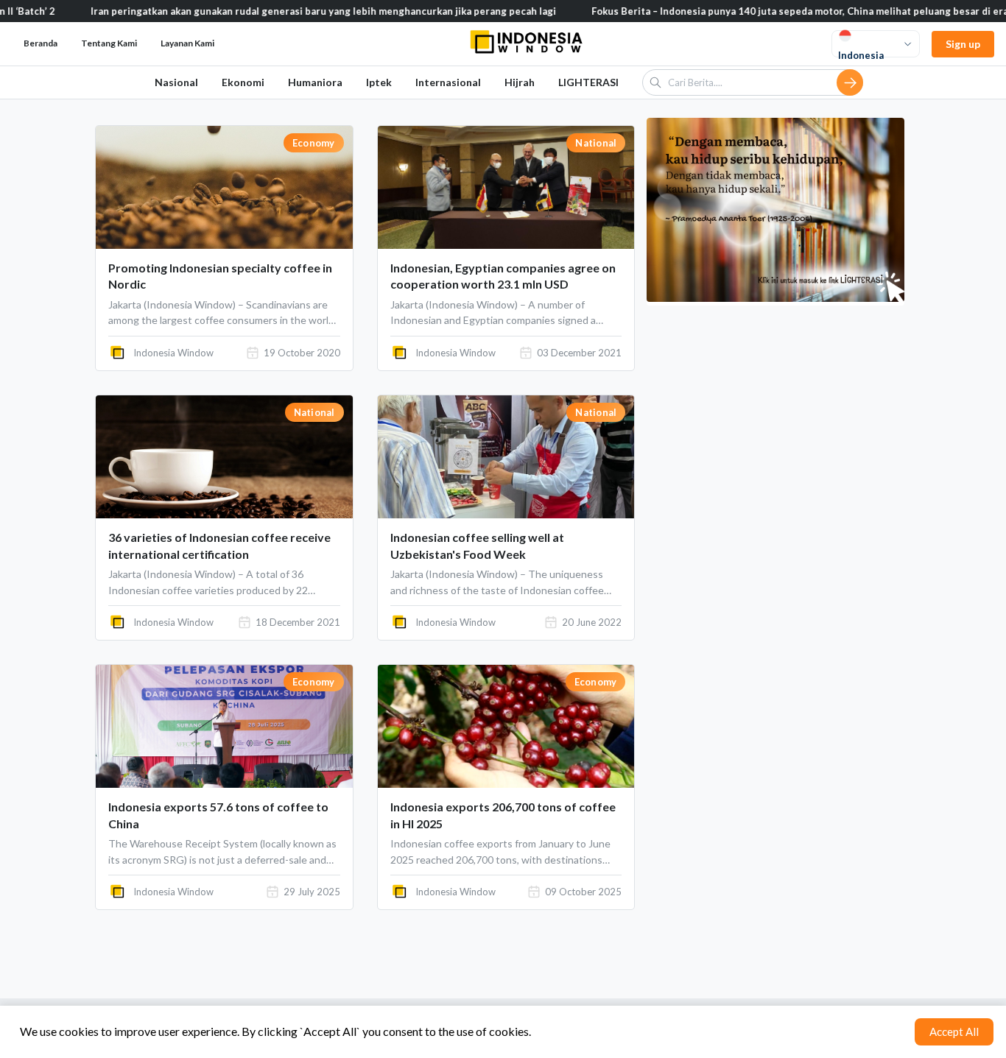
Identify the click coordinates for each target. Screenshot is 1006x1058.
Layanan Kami (187, 43)
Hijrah (519, 82)
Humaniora (315, 82)
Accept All (954, 1031)
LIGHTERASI (588, 82)
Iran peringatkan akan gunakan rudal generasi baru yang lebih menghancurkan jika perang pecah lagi (290, 11)
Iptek (379, 82)
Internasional (448, 82)
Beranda (40, 43)
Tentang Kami (109, 43)
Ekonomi (243, 82)
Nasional (176, 82)
